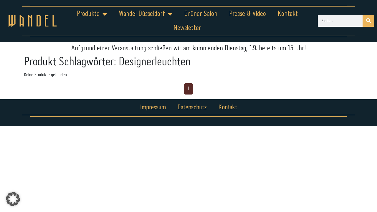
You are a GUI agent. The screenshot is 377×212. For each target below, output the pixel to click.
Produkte (88, 14)
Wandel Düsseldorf (142, 14)
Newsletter (187, 28)
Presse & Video (247, 14)
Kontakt (288, 14)
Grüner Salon (200, 14)
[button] (13, 199)
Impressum (153, 107)
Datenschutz (192, 107)
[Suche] (368, 21)
